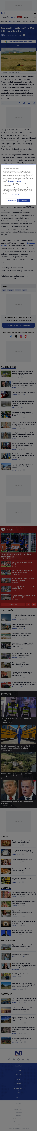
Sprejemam (24, 200)
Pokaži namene (12, 200)
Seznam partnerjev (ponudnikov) (11, 194)
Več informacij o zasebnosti (14, 181)
